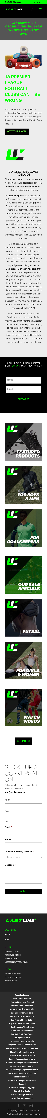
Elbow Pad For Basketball (22, 1031)
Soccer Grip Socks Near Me (22, 1066)
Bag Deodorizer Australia (22, 1013)
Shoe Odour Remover (22, 999)
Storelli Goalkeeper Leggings (22, 1088)
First (6, 811)
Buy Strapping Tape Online (22, 1027)
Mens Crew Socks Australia (22, 1052)
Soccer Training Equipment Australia (22, 1070)
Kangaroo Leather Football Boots (22, 1045)
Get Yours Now (16, 131)
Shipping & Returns (13, 973)
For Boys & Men (11, 958)
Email (8, 827)
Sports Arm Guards (22, 1077)
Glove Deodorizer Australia (22, 1009)
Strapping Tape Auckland (22, 1098)
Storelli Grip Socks (22, 1091)
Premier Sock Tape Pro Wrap (22, 1056)
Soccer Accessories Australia (22, 1059)
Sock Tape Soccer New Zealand (22, 1073)
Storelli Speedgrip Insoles (22, 1095)
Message (10, 865)
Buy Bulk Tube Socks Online (22, 1017)
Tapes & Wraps (22, 962)
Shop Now (23, 741)
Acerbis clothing (22, 995)
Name (8, 800)
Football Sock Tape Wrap (22, 1006)
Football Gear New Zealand (22, 1002)
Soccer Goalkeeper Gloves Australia (22, 1063)
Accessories (10, 962)
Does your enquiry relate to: (19, 852)
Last (6, 822)
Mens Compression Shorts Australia (22, 1049)
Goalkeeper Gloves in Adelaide (21, 269)
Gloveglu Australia (22, 1038)
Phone (8, 839)
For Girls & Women (12, 955)
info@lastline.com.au (15, 792)
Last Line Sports (15, 196)
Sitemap (36, 1114)
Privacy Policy (11, 981)
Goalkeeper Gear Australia (22, 1041)
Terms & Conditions (13, 977)
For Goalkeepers (12, 951)
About (7, 934)
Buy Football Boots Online (22, 1020)
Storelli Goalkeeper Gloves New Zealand (22, 1082)
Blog (7, 940)
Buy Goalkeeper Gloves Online (22, 1024)
